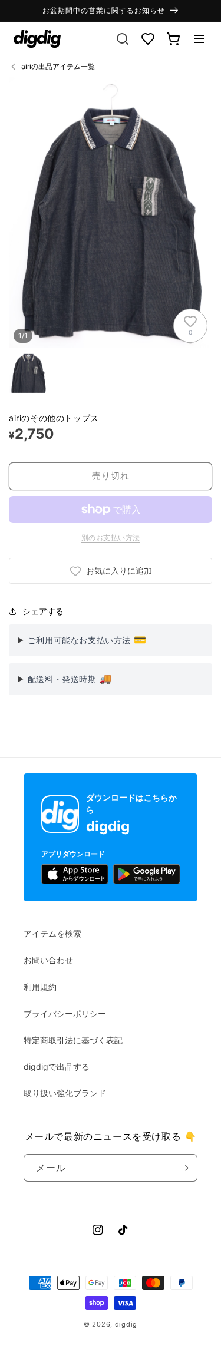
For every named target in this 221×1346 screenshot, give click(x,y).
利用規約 (40, 987)
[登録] (184, 1168)
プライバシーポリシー (65, 1013)
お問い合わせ (48, 960)
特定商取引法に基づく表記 (73, 1040)
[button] (199, 39)
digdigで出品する (57, 1066)
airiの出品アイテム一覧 (58, 66)
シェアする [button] (43, 611)
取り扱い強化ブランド (65, 1093)
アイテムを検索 (52, 933)
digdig (126, 1324)
